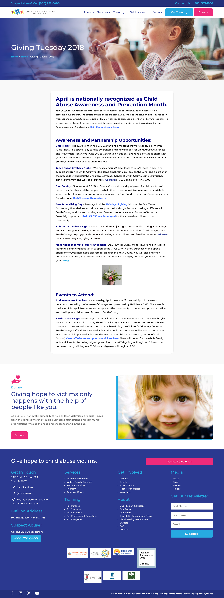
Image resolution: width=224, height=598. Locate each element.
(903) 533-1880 (203, 3)
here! (66, 260)
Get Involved (138, 12)
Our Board (126, 512)
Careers (124, 522)
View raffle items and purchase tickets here (92, 338)
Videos (177, 488)
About (87, 12)
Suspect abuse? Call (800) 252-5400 (35, 3)
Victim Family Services (79, 482)
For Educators (75, 512)
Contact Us (182, 3)
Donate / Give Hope (179, 461)
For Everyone (74, 519)
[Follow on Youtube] (37, 593)
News (24, 56)
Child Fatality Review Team (135, 519)
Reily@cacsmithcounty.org (105, 127)
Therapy (71, 488)
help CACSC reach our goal (99, 216)
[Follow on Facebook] (12, 593)
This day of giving (116, 204)
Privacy (163, 593)
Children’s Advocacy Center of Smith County (135, 593)
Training (118, 12)
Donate (203, 12)
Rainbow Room (75, 492)
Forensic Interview (77, 478)
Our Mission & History (132, 506)
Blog (175, 482)
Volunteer (125, 492)
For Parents (73, 506)
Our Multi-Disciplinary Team (136, 516)
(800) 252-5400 (26, 538)
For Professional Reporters (82, 516)
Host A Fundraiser (130, 488)
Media (156, 12)
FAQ (122, 526)
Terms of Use (175, 593)
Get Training (179, 12)
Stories (177, 485)
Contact (124, 529)
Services (102, 12)
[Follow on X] (28, 593)
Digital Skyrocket (204, 593)
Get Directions (25, 487)
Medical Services (76, 485)
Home (15, 56)
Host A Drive (127, 485)
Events (123, 482)
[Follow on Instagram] (20, 593)
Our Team (125, 509)
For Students (74, 509)
